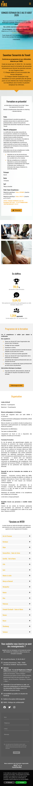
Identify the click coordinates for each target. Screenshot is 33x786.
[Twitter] (9, 707)
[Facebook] (4, 707)
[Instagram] (14, 707)
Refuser (10, 782)
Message (6, 734)
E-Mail (5, 728)
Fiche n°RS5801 (20, 192)
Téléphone (7, 723)
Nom (5, 717)
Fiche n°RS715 (20, 196)
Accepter (22, 782)
